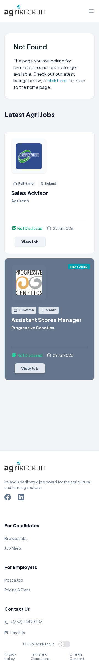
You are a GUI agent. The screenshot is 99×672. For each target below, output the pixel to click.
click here (57, 80)
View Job (30, 241)
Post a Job (13, 579)
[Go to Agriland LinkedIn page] (22, 498)
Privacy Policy (10, 656)
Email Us (17, 632)
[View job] (49, 156)
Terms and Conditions (40, 656)
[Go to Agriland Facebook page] (8, 498)
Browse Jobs (16, 538)
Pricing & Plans (17, 589)
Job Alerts (13, 548)
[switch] (64, 644)
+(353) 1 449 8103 (26, 621)
